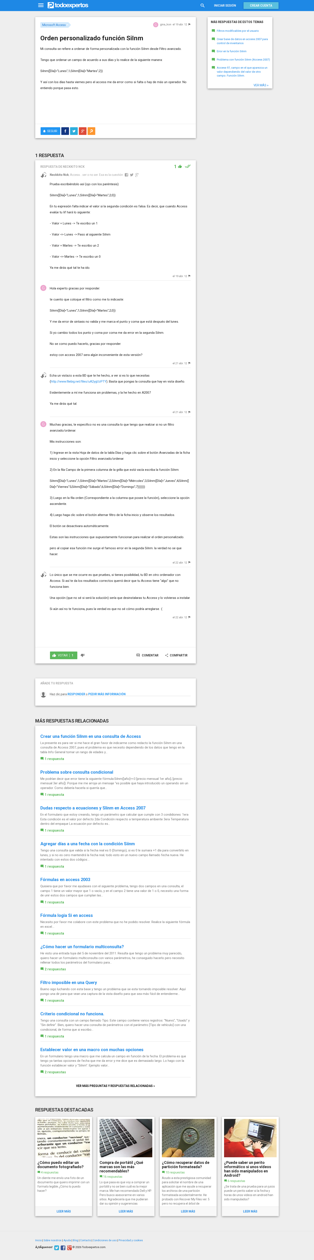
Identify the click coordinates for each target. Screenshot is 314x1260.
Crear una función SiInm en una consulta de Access (90, 736)
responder (76, 694)
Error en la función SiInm (232, 51)
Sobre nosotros (53, 1240)
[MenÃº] (41, 5)
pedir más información (107, 694)
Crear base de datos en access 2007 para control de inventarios (242, 41)
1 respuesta (54, 759)
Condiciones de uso (105, 1240)
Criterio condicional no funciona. (72, 1013)
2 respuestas (55, 969)
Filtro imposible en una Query (68, 982)
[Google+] (69, 1247)
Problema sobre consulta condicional (76, 772)
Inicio (38, 1240)
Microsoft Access (54, 25)
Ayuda (67, 1240)
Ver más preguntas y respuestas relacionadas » (115, 1086)
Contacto (85, 1240)
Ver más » (261, 85)
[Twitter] (56, 1247)
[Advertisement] (115, 108)
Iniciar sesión (225, 5)
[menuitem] (65, 131)
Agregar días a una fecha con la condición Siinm (87, 843)
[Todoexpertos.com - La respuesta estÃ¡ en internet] (67, 5)
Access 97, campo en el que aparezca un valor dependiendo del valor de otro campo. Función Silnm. (242, 71)
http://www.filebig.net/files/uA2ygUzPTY (78, 381)
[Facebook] (62, 1247)
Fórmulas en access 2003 (65, 879)
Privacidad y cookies (131, 1240)
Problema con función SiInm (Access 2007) (243, 59)
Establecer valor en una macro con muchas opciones (92, 1049)
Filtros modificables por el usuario (238, 30)
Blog (75, 1240)
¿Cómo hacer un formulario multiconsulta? (82, 946)
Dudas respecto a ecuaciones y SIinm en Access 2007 (92, 808)
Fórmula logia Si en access (66, 915)
